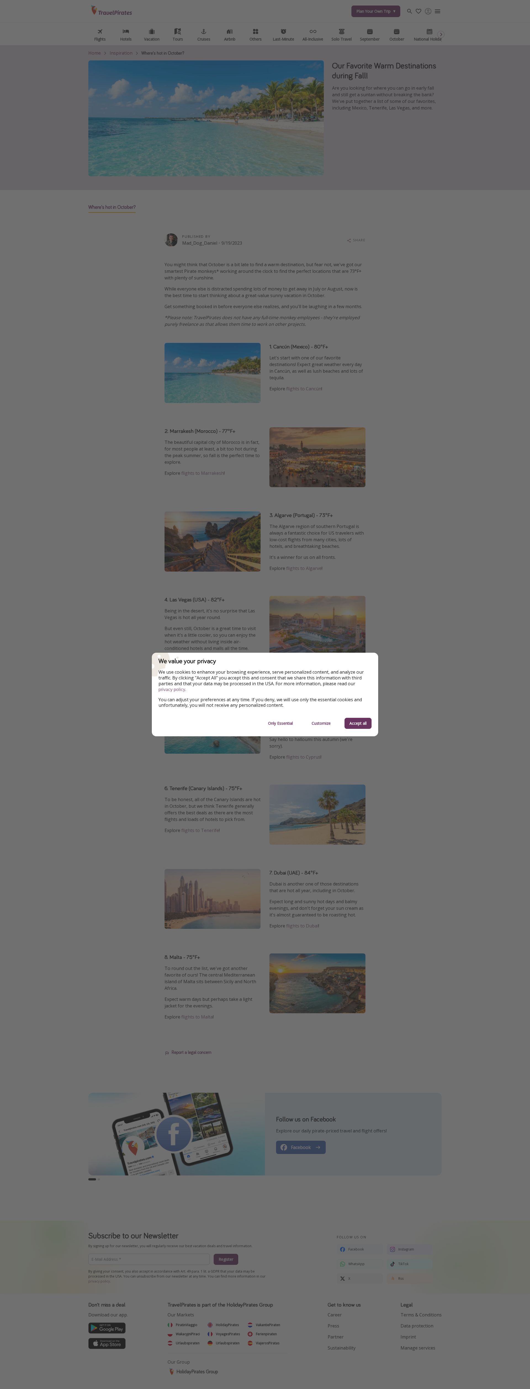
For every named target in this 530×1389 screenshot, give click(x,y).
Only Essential (280, 723)
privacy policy (171, 689)
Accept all (358, 723)
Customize (321, 723)
